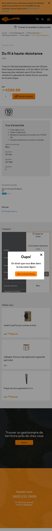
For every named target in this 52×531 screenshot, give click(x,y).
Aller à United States (26, 274)
